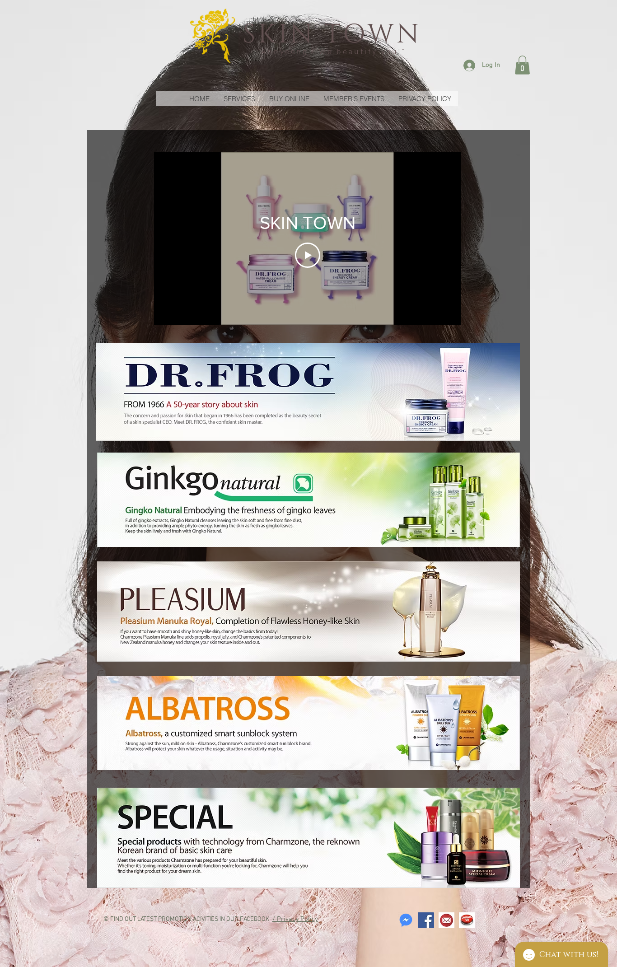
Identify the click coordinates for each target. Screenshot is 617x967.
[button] (522, 65)
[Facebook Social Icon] (426, 920)
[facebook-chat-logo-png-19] (406, 920)
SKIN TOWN (332, 34)
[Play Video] (307, 255)
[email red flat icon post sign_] (446, 920)
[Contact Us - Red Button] (467, 920)
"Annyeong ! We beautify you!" (331, 52)
